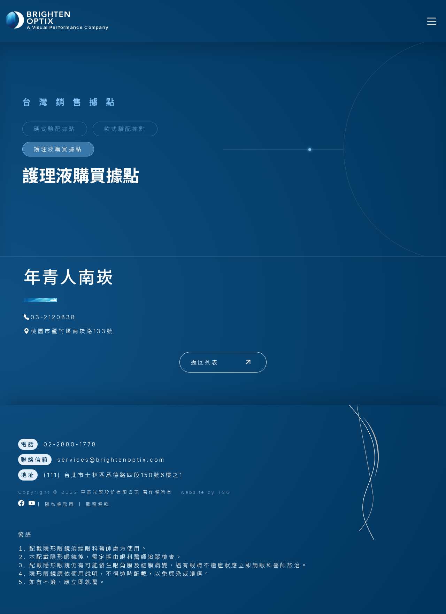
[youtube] (32, 504)
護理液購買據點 (58, 149)
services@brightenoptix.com (111, 459)
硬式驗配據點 (55, 128)
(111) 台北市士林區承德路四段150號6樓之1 (113, 474)
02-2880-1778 (70, 444)
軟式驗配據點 (125, 128)
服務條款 (98, 504)
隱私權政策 (60, 504)
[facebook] (22, 504)
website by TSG (206, 492)
